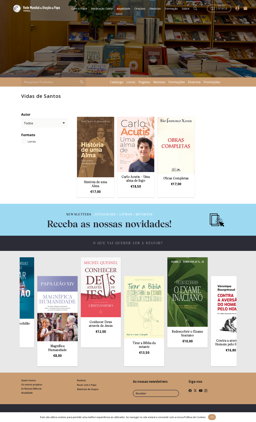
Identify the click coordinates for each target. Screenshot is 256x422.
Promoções (212, 82)
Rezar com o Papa (86, 385)
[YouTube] (200, 390)
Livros (131, 82)
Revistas (159, 82)
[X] (195, 390)
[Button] (237, 8)
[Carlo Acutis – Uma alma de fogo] (135, 144)
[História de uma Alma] (95, 147)
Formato (28, 135)
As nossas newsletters (150, 381)
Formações (176, 82)
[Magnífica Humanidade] (35, 308)
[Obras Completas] (176, 145)
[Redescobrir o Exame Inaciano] (165, 292)
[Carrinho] (245, 8)
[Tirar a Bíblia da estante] (122, 307)
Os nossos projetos (31, 384)
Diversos (194, 82)
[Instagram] (205, 391)
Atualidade (27, 392)
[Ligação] (109, 219)
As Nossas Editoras (31, 388)
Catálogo (116, 82)
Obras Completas (176, 178)
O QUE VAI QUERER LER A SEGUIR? (128, 243)
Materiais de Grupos (88, 389)
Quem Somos (28, 380)
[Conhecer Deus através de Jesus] (79, 287)
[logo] (37, 8)
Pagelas (144, 82)
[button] (195, 8)
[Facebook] (190, 390)
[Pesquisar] (81, 82)
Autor (25, 114)
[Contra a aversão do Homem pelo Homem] (209, 306)
